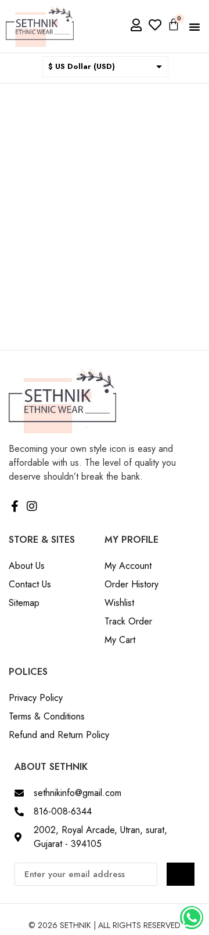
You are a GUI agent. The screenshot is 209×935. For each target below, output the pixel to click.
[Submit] (180, 874)
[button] (194, 26)
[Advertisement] (104, 193)
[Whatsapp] (191, 917)
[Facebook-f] (14, 506)
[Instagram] (32, 506)
